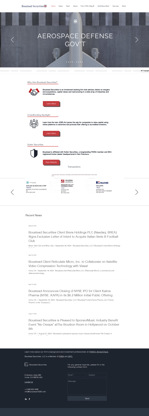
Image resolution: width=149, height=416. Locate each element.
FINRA (61, 356)
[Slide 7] (76, 199)
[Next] (136, 40)
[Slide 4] (70, 199)
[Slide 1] (64, 199)
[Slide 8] (78, 199)
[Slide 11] (84, 199)
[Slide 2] (66, 199)
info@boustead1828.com (35, 391)
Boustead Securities (38, 364)
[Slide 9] (80, 199)
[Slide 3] (68, 199)
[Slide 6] (74, 199)
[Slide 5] (72, 199)
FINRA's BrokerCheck (98, 352)
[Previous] (12, 40)
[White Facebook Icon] (29, 399)
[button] (115, 6)
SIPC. (70, 356)
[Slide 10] (82, 199)
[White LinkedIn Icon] (26, 399)
